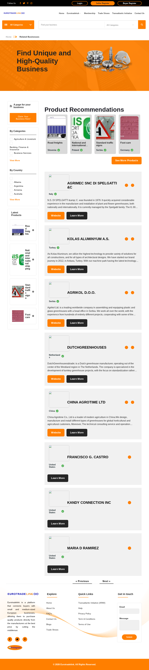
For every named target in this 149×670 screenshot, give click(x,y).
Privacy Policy (84, 613)
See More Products (126, 160)
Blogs (48, 624)
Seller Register (102, 3)
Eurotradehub (73, 13)
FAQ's (49, 613)
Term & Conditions (86, 619)
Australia (18, 194)
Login (79, 3)
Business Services (22, 153)
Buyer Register (129, 3)
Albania (17, 182)
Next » (106, 581)
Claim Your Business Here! (23, 117)
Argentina (18, 186)
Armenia (18, 190)
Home (61, 13)
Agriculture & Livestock (25, 139)
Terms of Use (84, 624)
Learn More (77, 215)
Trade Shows (104, 13)
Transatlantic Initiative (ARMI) (91, 603)
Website (56, 215)
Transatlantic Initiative (122, 13)
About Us (50, 608)
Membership (89, 13)
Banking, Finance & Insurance (19, 148)
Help (80, 608)
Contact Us (139, 13)
